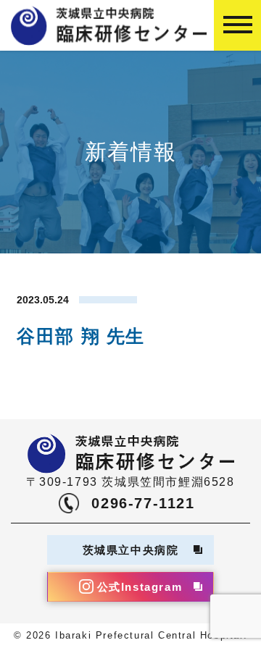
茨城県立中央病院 (131, 550)
